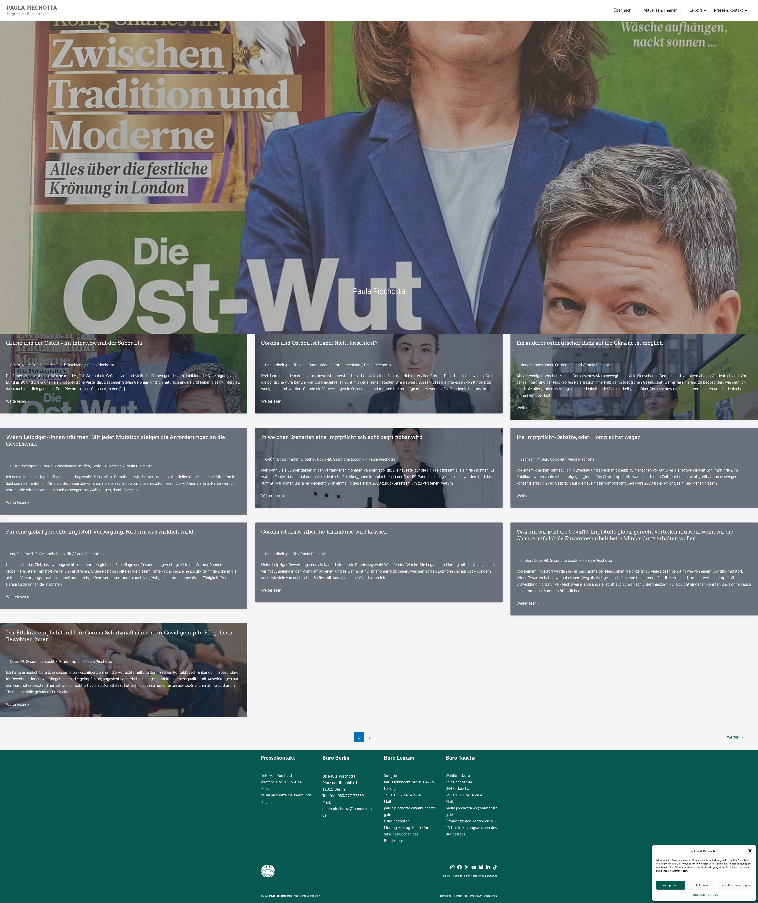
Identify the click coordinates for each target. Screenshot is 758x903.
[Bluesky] (480, 867)
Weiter (735, 737)
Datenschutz (698, 894)
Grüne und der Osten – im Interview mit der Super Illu (74, 343)
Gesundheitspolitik (281, 364)
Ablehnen (702, 885)
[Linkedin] (488, 867)
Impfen (84, 466)
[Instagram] (452, 867)
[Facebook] (459, 867)
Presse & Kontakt (728, 10)
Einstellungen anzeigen (735, 885)
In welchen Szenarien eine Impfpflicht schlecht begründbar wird (342, 437)
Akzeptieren (670, 885)
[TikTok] (495, 867)
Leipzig (696, 10)
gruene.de (491, 876)
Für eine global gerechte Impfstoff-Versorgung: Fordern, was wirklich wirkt (100, 532)
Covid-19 (99, 466)
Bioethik (308, 459)
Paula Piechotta (32, 7)
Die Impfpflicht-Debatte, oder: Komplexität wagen (578, 437)
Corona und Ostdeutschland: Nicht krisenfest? (319, 343)
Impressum (712, 894)
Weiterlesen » (17, 401)
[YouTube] (473, 867)
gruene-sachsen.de (474, 876)
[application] (633, 10)
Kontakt (458, 895)
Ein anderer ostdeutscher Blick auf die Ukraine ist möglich (589, 343)
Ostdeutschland (70, 364)
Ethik (281, 459)
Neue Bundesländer (38, 364)
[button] (750, 851)
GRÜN (15, 364)
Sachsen (115, 466)
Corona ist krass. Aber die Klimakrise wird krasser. (324, 532)
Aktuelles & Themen (660, 10)
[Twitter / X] (466, 867)
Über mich (622, 10)
